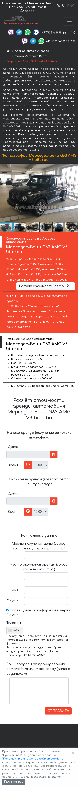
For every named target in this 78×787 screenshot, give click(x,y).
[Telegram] (19, 32)
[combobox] (15, 630)
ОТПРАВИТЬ (58, 711)
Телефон (13, 623)
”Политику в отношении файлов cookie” (31, 758)
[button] (19, 227)
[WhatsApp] (27, 32)
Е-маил (12, 601)
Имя (14, 590)
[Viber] (11, 32)
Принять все (13, 781)
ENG (70, 6)
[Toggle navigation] (69, 21)
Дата (13, 447)
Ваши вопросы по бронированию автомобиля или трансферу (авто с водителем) (38, 668)
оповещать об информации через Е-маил (38, 613)
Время (13, 465)
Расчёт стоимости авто (42, 286)
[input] (28, 454)
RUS (60, 6)
